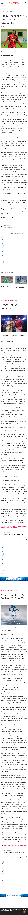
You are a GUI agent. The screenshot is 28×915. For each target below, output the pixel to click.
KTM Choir (15, 526)
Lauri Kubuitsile (21, 845)
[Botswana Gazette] (14, 3)
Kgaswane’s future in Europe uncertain (20, 286)
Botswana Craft (8, 526)
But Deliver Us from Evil (10, 845)
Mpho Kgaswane (14, 221)
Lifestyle (3, 300)
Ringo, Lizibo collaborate (9, 306)
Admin (3, 26)
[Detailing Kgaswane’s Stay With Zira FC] (7, 279)
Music (7, 300)
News (2, 11)
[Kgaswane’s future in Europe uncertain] (21, 280)
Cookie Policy (8, 910)
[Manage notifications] (24, 911)
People (12, 300)
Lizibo (19, 526)
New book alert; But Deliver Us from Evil (13, 596)
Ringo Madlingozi (12, 527)
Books (2, 590)
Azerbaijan (6, 221)
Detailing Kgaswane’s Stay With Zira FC (6, 285)
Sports (6, 11)
